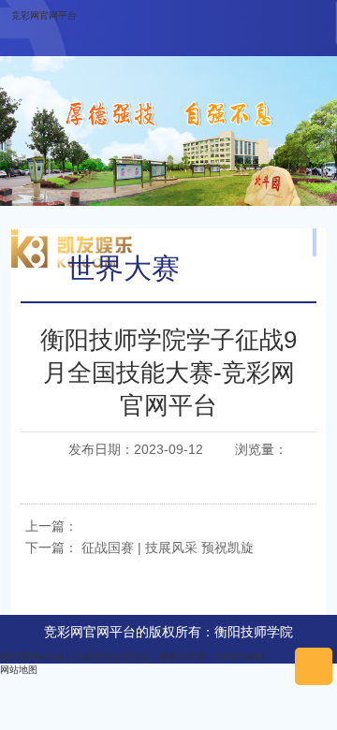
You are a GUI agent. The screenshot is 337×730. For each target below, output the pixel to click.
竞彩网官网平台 (44, 15)
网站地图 (18, 669)
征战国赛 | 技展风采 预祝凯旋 (167, 547)
